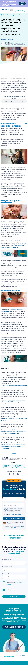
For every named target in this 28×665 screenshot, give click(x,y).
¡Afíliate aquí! (22, 3)
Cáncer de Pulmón (7, 15)
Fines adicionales (16, 514)
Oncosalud (7, 42)
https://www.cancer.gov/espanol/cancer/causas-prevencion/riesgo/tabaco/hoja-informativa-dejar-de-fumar (13, 446)
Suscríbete (20, 10)
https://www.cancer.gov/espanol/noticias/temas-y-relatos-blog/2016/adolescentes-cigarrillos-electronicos (14, 401)
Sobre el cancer (19, 15)
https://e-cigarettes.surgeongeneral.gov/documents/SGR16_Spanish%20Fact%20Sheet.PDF (14, 431)
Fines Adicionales (21, 590)
